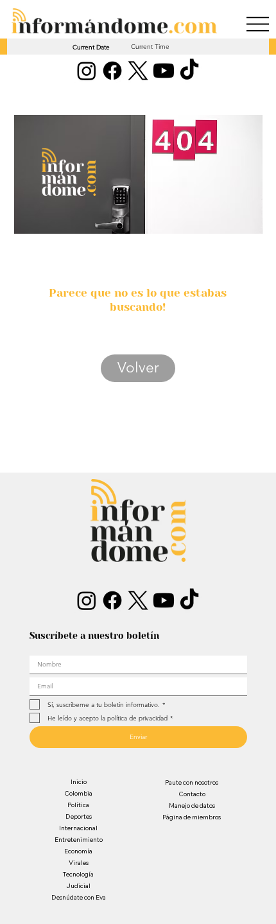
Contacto (191, 794)
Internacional (78, 828)
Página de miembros (191, 817)
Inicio (79, 782)
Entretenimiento (79, 839)
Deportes (78, 816)
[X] (138, 70)
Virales (79, 863)
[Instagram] (86, 70)
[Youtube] (163, 70)
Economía (78, 851)
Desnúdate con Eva (78, 897)
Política (78, 805)
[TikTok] (189, 70)
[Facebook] (112, 70)
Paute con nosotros (191, 782)
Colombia (78, 793)
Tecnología (78, 874)
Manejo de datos (192, 805)
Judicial (78, 886)
